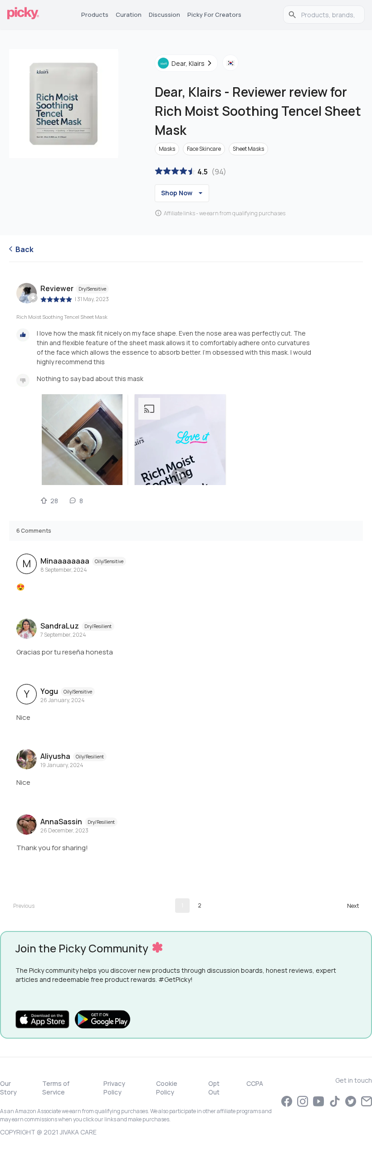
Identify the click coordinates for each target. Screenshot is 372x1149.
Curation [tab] (129, 14)
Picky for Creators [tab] (214, 14)
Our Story (8, 1087)
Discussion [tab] (164, 14)
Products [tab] (94, 14)
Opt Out (214, 1087)
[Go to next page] (353, 905)
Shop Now (176, 192)
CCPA (254, 1083)
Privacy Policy (114, 1087)
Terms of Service (55, 1087)
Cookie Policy (166, 1087)
